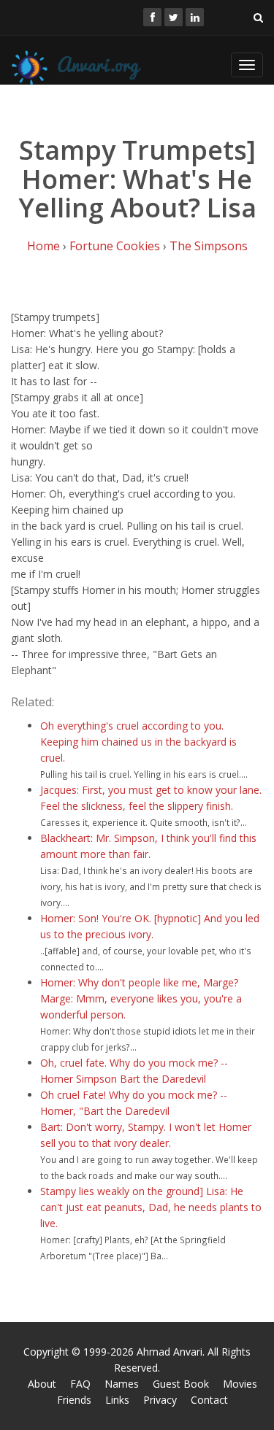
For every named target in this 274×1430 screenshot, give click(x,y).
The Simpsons (209, 246)
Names (121, 1384)
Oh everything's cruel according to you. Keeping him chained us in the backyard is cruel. (138, 742)
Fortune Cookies (114, 246)
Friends (74, 1400)
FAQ (80, 1384)
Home (43, 246)
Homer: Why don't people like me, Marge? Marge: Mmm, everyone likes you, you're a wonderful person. (141, 998)
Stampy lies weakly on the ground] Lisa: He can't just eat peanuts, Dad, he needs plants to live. (151, 1207)
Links (117, 1400)
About (42, 1384)
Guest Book (181, 1384)
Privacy (160, 1400)
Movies (240, 1384)
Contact (209, 1400)
